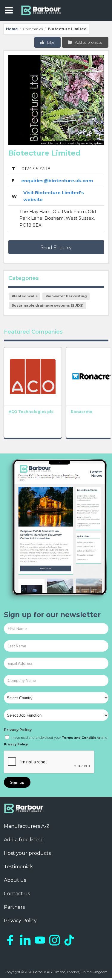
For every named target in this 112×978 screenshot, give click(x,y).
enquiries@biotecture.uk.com (57, 180)
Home (12, 29)
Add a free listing (24, 840)
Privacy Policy (18, 729)
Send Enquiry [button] (56, 247)
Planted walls (25, 296)
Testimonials (18, 866)
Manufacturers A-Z (27, 826)
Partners (14, 907)
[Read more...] (33, 376)
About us (15, 880)
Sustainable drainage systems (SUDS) (48, 305)
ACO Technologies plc (31, 411)
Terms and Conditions (81, 738)
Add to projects (88, 42)
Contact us (17, 893)
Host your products (27, 853)
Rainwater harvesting (66, 296)
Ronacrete (82, 411)
